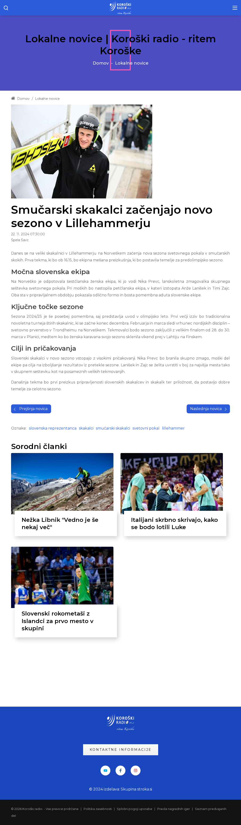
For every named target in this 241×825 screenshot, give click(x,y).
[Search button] (6, 7)
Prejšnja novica (33, 409)
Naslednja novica (206, 409)
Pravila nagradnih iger (173, 809)
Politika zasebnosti (98, 809)
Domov (101, 63)
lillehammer (173, 428)
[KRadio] (120, 7)
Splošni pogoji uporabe (134, 809)
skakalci (86, 428)
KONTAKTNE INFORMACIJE (121, 750)
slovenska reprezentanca (52, 428)
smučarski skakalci (113, 428)
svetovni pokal (146, 428)
